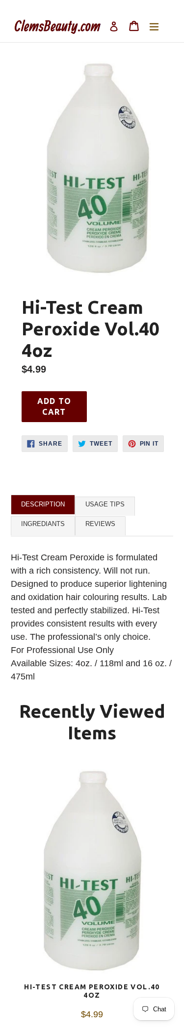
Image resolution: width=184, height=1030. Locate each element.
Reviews (100, 524)
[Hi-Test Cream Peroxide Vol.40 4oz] (92, 872)
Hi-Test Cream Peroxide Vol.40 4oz (92, 991)
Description (43, 504)
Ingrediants (43, 524)
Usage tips (105, 504)
